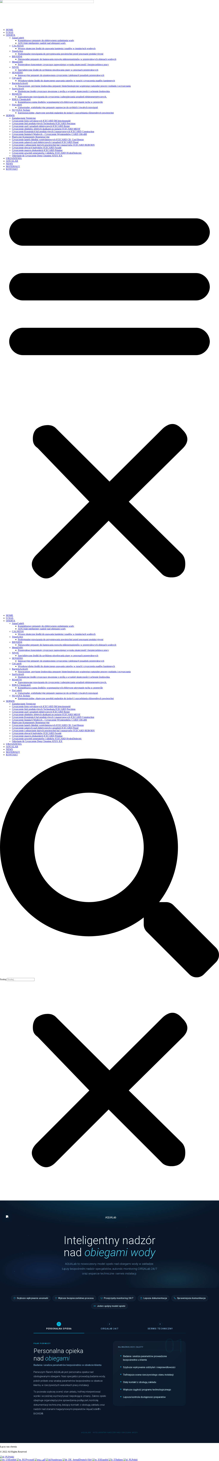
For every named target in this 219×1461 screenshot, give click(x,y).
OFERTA (10, 35)
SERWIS (10, 115)
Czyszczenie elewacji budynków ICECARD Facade (36, 147)
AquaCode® (18, 37)
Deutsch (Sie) (85, 1459)
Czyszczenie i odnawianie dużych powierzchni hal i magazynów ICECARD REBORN (53, 145)
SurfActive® (18, 88)
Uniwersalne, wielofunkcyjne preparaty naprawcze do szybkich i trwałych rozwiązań (58, 107)
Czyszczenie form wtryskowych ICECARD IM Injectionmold (41, 121)
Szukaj (3, 979)
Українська (57, 1459)
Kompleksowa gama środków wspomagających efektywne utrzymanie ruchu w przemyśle (60, 102)
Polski (11, 1456)
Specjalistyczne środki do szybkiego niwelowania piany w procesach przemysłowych (58, 70)
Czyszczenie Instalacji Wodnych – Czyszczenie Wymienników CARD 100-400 (49, 134)
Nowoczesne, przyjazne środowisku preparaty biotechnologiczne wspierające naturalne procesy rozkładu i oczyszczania (74, 86)
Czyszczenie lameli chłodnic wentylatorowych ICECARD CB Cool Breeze (48, 139)
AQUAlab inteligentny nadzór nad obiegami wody (42, 43)
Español (105, 1459)
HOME (9, 29)
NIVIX (15, 67)
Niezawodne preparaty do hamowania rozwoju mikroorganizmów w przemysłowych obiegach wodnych (67, 59)
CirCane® (17, 78)
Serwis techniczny (160, 1326)
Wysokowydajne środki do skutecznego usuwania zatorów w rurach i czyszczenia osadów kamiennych (66, 80)
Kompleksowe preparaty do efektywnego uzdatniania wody (46, 40)
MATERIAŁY (13, 166)
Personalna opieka (59, 1326)
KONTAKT (12, 169)
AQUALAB (12, 161)
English (13, 1459)
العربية (42, 1459)
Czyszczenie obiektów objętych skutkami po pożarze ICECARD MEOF (46, 129)
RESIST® (17, 94)
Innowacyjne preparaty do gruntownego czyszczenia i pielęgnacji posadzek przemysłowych (61, 75)
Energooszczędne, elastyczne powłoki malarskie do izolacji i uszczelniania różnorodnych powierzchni (66, 113)
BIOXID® (17, 56)
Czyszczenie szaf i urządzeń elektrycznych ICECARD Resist (41, 126)
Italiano (120, 1459)
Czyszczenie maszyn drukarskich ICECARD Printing (37, 150)
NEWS (9, 163)
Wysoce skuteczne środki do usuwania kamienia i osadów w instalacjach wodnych (56, 48)
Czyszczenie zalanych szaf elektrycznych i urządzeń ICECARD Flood (45, 142)
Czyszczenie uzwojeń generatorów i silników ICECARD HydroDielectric (47, 153)
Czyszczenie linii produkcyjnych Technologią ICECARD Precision (43, 123)
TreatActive (17, 51)
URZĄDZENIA (14, 158)
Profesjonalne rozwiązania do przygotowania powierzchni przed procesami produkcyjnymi (60, 54)
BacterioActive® (20, 83)
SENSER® (17, 72)
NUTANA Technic (21, 110)
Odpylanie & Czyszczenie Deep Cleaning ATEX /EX (37, 155)
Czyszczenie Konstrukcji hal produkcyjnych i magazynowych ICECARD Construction (53, 131)
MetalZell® (17, 62)
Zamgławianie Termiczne (24, 118)
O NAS (9, 32)
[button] (109, 392)
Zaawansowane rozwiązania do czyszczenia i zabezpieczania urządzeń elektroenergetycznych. (62, 96)
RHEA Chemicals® (21, 99)
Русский (30, 1459)
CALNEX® (18, 46)
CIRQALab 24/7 (109, 1326)
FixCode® (17, 104)
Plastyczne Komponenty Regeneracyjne (30, 137)
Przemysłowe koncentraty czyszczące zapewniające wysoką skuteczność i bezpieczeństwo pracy (63, 64)
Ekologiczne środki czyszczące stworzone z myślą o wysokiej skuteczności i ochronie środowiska (64, 91)
